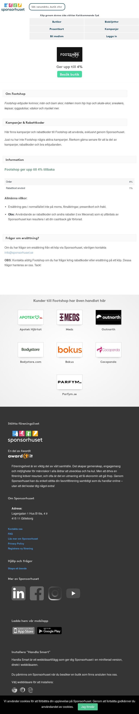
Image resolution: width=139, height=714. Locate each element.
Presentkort (57, 29)
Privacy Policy (16, 543)
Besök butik (69, 74)
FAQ (10, 533)
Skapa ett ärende (17, 568)
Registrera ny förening (20, 548)
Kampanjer (112, 29)
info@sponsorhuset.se (19, 252)
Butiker (56, 21)
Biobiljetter (112, 21)
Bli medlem (57, 36)
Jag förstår (87, 707)
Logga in (111, 36)
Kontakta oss (15, 529)
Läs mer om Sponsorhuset (23, 538)
